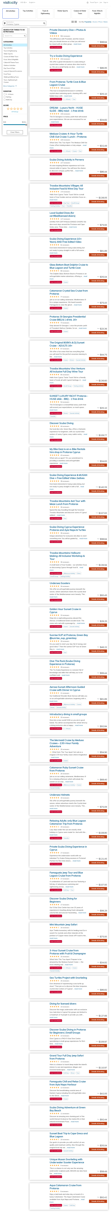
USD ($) (23, 2)
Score (95, 22)
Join (101, 2)
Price (100, 22)
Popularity (88, 22)
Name (106, 22)
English (31, 2)
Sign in (106, 2)
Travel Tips (93, 2)
